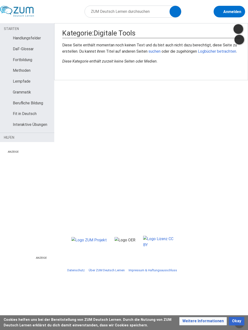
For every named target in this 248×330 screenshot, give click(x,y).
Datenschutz (76, 270)
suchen (154, 51)
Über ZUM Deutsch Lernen (107, 270)
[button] (203, 321)
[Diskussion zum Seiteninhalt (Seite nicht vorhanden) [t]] (239, 39)
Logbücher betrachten (217, 51)
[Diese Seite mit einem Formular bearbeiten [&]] (238, 29)
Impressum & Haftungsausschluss (153, 270)
